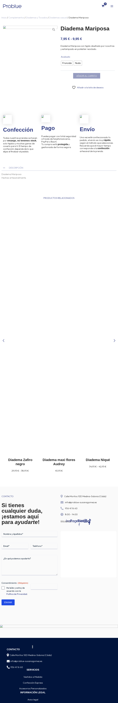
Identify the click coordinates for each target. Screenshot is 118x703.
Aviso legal (33, 699)
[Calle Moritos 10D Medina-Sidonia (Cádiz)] (8, 655)
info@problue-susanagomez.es (81, 502)
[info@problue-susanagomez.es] (8, 661)
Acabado (65, 57)
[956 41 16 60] (8, 667)
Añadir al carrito (86, 75)
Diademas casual (58, 17)
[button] (3, 340)
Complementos (16, 17)
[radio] (67, 63)
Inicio (4, 17)
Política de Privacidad (16, 594)
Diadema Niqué (98, 460)
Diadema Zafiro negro (20, 462)
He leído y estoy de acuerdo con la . (17, 590)
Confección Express (33, 682)
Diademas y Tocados (36, 17)
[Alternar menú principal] (112, 6)
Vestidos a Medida (33, 676)
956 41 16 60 (71, 508)
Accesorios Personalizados (33, 688)
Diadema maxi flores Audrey (59, 462)
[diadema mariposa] (30, 64)
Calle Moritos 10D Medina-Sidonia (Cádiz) (85, 496)
